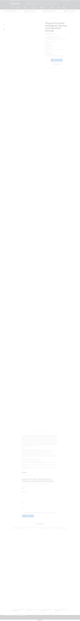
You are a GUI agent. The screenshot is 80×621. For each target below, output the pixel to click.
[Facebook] (4, 24)
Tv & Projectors (34, 7)
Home (46, 18)
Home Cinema (18, 7)
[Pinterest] (4, 29)
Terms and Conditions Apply (21, 615)
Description (36, 431)
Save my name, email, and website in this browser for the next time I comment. (40, 512)
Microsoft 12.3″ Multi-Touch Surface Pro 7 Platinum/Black (19, 610)
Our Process (64, 7)
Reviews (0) (43, 431)
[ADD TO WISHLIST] (20, 607)
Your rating (24, 486)
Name (23, 502)
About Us (63, 0)
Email (23, 507)
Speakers (12, 7)
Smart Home (51, 7)
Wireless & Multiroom (42, 7)
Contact (68, 0)
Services (58, 7)
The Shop (49, 18)
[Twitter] (4, 27)
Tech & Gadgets (25, 7)
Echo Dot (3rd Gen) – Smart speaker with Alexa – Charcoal (61, 610)
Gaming (58, 18)
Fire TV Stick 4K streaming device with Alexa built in (46, 610)
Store (66, 0)
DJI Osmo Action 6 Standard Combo (33, 609)
